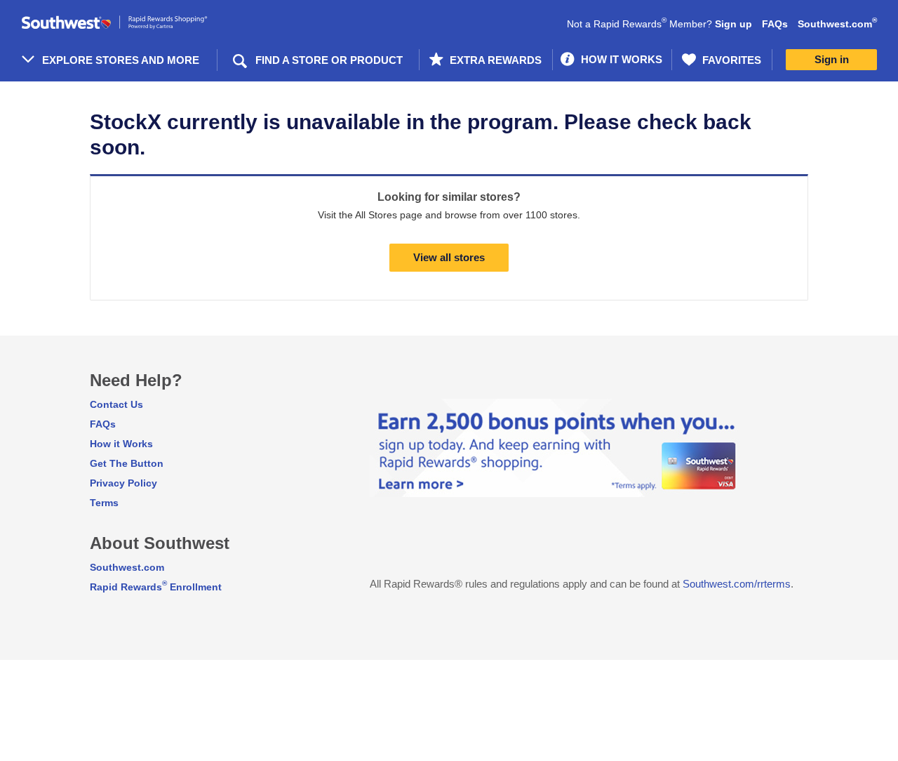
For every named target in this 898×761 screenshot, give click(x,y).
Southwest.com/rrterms (737, 584)
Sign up (733, 23)
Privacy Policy (123, 483)
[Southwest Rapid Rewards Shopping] (130, 23)
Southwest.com (837, 23)
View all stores (449, 257)
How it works (620, 59)
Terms (104, 502)
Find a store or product (329, 60)
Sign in (832, 59)
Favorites (730, 60)
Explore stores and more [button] (120, 60)
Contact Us (116, 404)
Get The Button (126, 463)
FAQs (775, 23)
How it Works (121, 443)
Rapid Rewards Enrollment (156, 587)
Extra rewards (494, 60)
